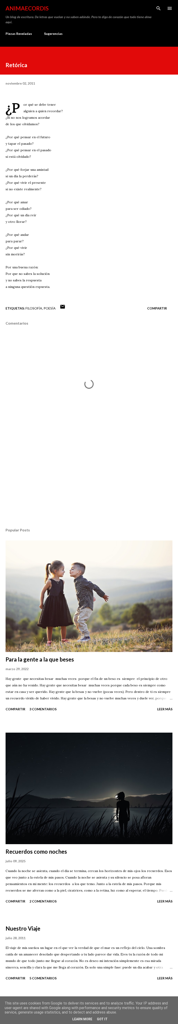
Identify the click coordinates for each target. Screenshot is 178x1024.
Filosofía (33, 308)
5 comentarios (43, 978)
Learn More (82, 1019)
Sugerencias (53, 34)
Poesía (50, 308)
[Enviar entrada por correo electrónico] (62, 308)
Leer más (164, 709)
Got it (102, 1019)
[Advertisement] (89, 480)
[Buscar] (158, 8)
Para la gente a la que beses (40, 659)
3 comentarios (43, 709)
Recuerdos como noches (36, 851)
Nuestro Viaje (23, 928)
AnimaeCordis (27, 8)
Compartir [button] (157, 308)
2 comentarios (43, 901)
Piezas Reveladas (19, 34)
